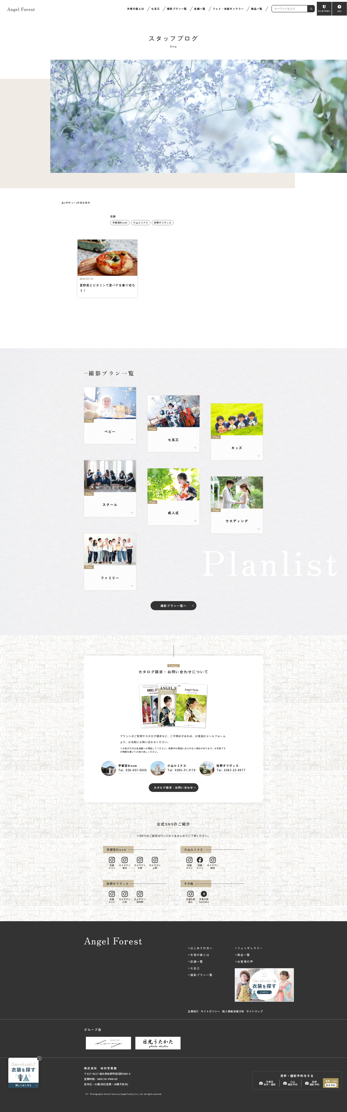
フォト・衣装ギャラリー (228, 8)
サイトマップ (254, 1011)
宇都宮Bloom (119, 222)
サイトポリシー (210, 1011)
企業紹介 (193, 1011)
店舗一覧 (199, 8)
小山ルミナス (140, 222)
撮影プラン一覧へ (173, 605)
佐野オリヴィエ (162, 222)
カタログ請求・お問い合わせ (173, 787)
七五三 (155, 8)
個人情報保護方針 (233, 1011)
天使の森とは (135, 8)
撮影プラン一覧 (177, 8)
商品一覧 (256, 8)
